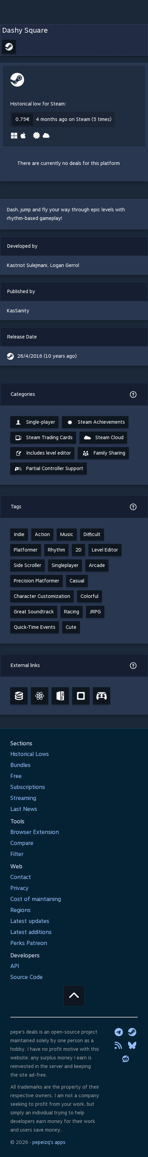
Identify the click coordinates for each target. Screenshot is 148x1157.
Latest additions (31, 932)
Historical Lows (29, 754)
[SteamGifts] (80, 695)
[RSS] (119, 1045)
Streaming (23, 798)
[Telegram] (119, 1032)
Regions (20, 910)
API (14, 966)
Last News (23, 809)
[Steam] (132, 1032)
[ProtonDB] (39, 695)
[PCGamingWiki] (60, 695)
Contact (20, 877)
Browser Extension (34, 832)
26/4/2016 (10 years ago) (47, 356)
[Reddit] (125, 1059)
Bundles (20, 765)
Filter (16, 854)
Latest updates (29, 921)
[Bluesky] (132, 1045)
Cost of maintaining (35, 899)
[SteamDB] (19, 695)
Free (16, 776)
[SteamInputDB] (101, 695)
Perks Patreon (28, 943)
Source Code (26, 977)
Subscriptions (27, 787)
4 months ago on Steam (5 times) (74, 119)
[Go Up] (74, 995)
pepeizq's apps (48, 1142)
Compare (21, 843)
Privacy (19, 888)
